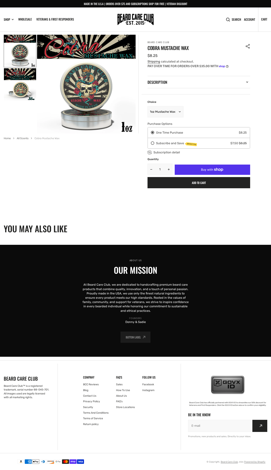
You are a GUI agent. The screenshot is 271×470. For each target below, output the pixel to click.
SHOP (7, 19)
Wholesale (25, 19)
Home (7, 138)
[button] (248, 46)
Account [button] (249, 19)
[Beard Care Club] (135, 19)
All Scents (22, 138)
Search (236, 19)
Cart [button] (264, 19)
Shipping (154, 61)
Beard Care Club (229, 461)
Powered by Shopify (254, 461)
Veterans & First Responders (55, 19)
